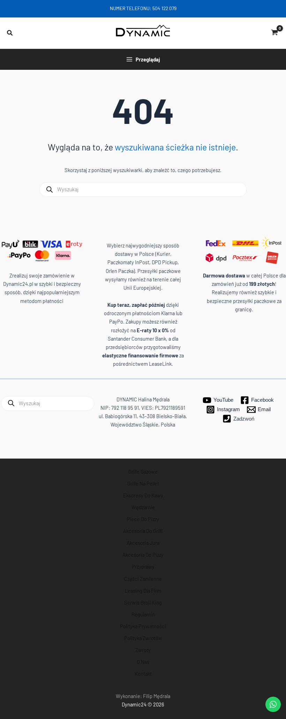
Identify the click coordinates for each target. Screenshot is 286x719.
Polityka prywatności (143, 626)
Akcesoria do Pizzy (143, 554)
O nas (143, 662)
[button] (10, 33)
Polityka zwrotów (143, 638)
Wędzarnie (143, 507)
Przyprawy (143, 566)
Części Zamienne (143, 579)
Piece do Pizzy (143, 519)
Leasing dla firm (143, 590)
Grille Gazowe (143, 471)
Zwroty (143, 650)
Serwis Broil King (143, 602)
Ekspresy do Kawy (143, 495)
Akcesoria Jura (143, 543)
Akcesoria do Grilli (143, 531)
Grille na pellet (143, 483)
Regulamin (143, 614)
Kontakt (143, 673)
